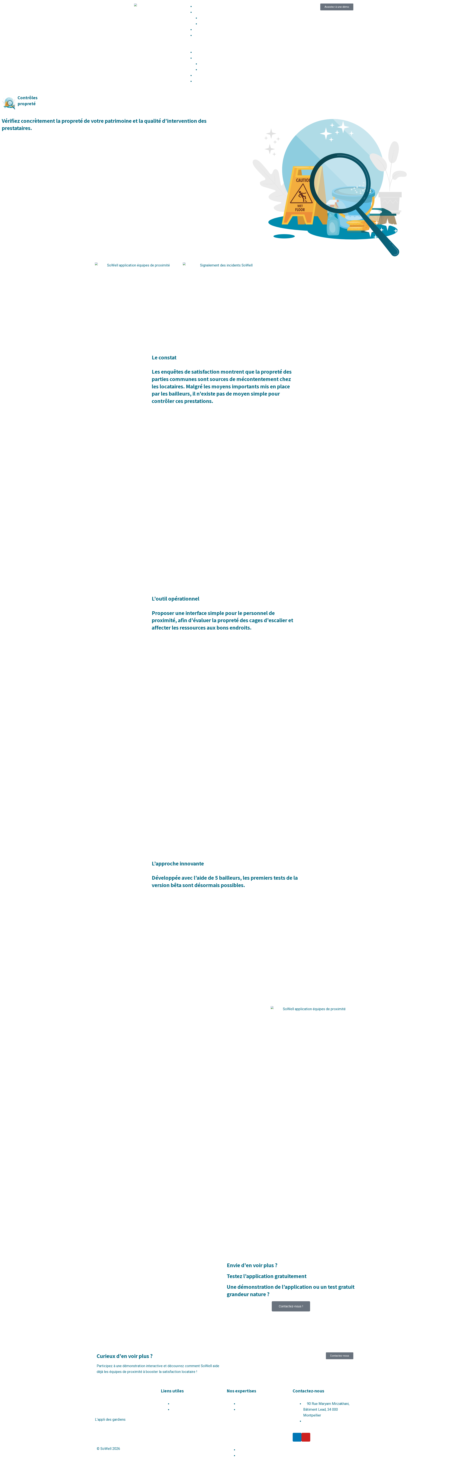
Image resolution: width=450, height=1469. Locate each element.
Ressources (203, 29)
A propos (201, 35)
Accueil (199, 6)
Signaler (205, 18)
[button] (224, 46)
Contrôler (206, 24)
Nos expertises (206, 12)
